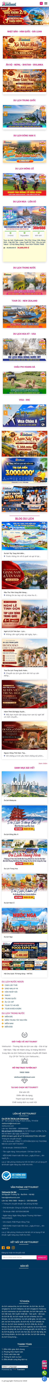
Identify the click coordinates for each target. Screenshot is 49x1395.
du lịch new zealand (16, 1324)
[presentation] (5, 44)
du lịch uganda (27, 1327)
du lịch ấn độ (7, 1316)
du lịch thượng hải (9, 1329)
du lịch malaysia (17, 1309)
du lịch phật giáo (28, 1319)
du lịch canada (35, 1321)
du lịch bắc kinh (40, 1327)
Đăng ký (42, 1258)
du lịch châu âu (31, 1324)
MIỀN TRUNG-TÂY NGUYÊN (16, 1020)
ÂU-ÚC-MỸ (9, 1002)
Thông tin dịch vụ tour (13, 1357)
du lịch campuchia (9, 1306)
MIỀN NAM (9, 1023)
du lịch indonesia (8, 1311)
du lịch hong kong (9, 1337)
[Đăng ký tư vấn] (44, 1365)
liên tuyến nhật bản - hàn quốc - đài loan (28, 1314)
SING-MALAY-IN (11, 988)
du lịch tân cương (38, 1334)
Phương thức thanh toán (13, 1352)
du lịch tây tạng (37, 1332)
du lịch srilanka (30, 1316)
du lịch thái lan (23, 1306)
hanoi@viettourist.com (11, 1197)
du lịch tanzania (13, 1327)
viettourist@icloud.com (24, 1077)
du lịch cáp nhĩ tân (23, 1334)
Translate (21, 1369)
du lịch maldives (14, 1319)
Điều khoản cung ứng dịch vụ (15, 1359)
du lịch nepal (18, 1316)
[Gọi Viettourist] (44, 1373)
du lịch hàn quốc (36, 1311)
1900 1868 (24, 1072)
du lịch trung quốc (12, 1321)
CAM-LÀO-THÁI (11, 985)
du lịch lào (34, 1306)
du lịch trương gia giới (25, 1329)
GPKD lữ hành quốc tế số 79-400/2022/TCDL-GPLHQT (24, 1136)
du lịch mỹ (25, 1321)
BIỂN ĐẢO (9, 1027)
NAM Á (7, 995)
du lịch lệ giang (8, 1332)
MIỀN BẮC (9, 1017)
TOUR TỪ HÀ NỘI (12, 1005)
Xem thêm (43, 763)
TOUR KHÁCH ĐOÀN (13, 1009)
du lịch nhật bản (22, 1311)
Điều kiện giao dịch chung (14, 1349)
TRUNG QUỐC (10, 998)
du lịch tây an (40, 1329)
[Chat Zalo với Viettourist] (44, 1378)
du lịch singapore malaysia (35, 1309)
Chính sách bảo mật (12, 1354)
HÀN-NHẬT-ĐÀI (11, 992)
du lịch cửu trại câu (22, 1332)
